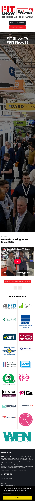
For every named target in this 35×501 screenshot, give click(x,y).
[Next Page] (20, 288)
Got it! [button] (17, 497)
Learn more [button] (7, 493)
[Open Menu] (32, 3)
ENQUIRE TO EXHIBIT (17, 22)
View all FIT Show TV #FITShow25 (17, 281)
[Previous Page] (15, 288)
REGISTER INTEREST (17, 27)
